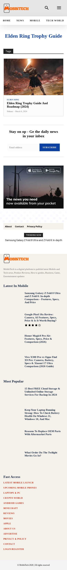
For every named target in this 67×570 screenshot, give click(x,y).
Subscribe (50, 147)
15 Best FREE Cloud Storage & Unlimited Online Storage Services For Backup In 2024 (42, 391)
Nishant (10, 111)
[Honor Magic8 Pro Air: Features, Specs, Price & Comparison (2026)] (12, 342)
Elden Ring (13, 100)
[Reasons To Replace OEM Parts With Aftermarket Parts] (12, 438)
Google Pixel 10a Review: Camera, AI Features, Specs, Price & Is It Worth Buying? (41, 317)
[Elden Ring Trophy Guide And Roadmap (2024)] (33, 77)
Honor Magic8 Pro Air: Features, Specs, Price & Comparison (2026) (38, 338)
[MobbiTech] (16, 8)
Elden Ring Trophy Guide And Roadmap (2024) (27, 104)
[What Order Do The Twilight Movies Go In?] (12, 459)
